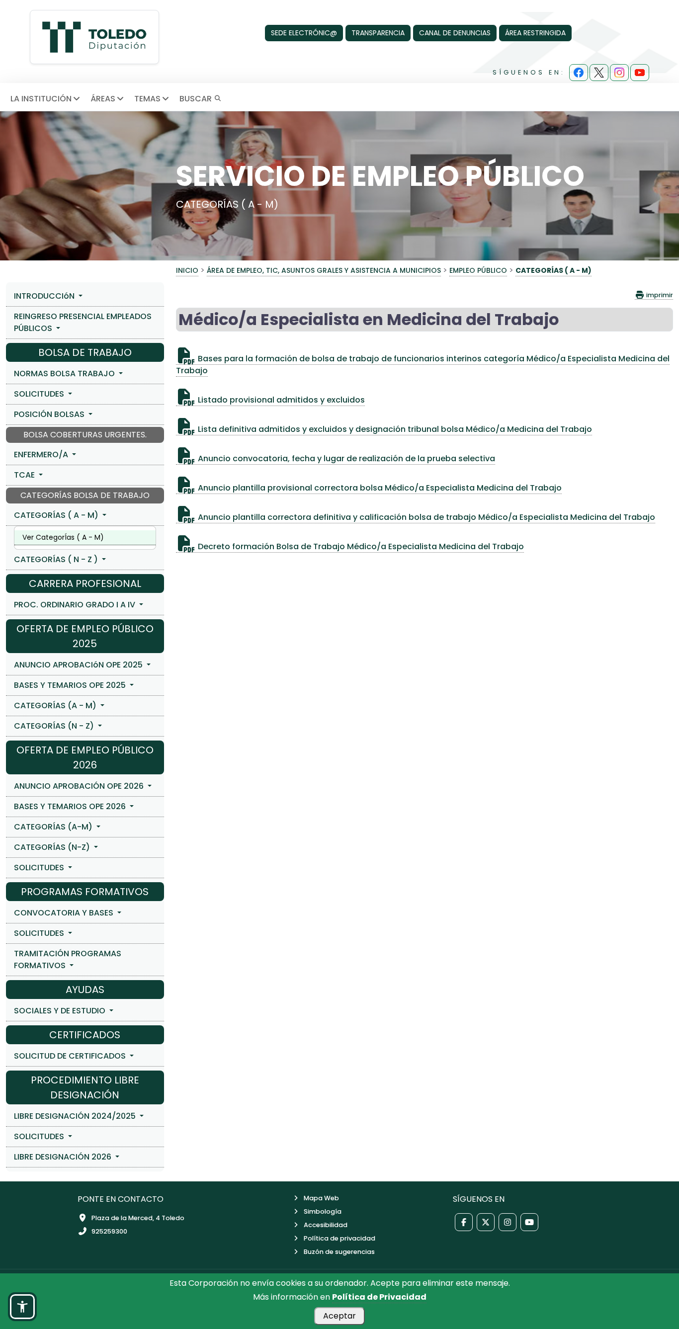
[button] (22, 1306)
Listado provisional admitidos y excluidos (280, 400)
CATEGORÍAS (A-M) (54, 826)
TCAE (25, 475)
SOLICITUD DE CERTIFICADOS (71, 1056)
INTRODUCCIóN (45, 296)
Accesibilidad (325, 1225)
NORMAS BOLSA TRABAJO (65, 373)
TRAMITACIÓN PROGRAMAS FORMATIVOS (67, 959)
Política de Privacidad (379, 1297)
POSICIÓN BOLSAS (50, 414)
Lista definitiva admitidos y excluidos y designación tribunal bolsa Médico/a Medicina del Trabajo (394, 429)
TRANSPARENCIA (378, 33)
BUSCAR (196, 98)
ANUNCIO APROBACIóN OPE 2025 (79, 664)
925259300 (109, 1231)
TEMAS (147, 98)
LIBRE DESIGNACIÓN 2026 (63, 1157)
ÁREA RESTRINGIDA (535, 33)
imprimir (659, 295)
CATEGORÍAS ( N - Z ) (57, 559)
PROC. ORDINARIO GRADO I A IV (75, 604)
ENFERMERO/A (42, 454)
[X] (599, 72)
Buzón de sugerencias (339, 1251)
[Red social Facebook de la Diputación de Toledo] (464, 1222)
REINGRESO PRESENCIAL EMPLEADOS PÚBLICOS (83, 322)
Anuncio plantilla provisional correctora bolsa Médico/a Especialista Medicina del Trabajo (379, 488)
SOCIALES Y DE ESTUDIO (60, 1010)
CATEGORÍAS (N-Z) (53, 847)
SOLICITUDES (40, 394)
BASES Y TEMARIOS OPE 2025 (71, 685)
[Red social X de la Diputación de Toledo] (486, 1222)
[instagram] (619, 72)
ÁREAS (102, 98)
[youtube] (639, 72)
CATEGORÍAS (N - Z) (55, 726)
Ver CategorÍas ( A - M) (63, 537)
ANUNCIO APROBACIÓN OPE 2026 (80, 786)
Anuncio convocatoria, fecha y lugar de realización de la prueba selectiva (345, 458)
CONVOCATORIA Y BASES (64, 912)
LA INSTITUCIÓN (41, 98)
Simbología (322, 1211)
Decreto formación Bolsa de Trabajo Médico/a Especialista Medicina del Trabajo (360, 546)
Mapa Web (321, 1198)
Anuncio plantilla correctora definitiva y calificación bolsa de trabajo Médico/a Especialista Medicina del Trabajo (425, 517)
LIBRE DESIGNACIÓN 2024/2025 (76, 1116)
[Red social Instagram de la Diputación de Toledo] (507, 1222)
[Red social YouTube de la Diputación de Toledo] (529, 1222)
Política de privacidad (339, 1238)
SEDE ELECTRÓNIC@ (304, 33)
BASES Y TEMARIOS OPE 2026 (71, 806)
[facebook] (578, 72)
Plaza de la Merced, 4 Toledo (137, 1218)
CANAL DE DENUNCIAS (455, 33)
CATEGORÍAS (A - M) (56, 705)
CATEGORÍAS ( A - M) (57, 515)
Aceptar (339, 1316)
